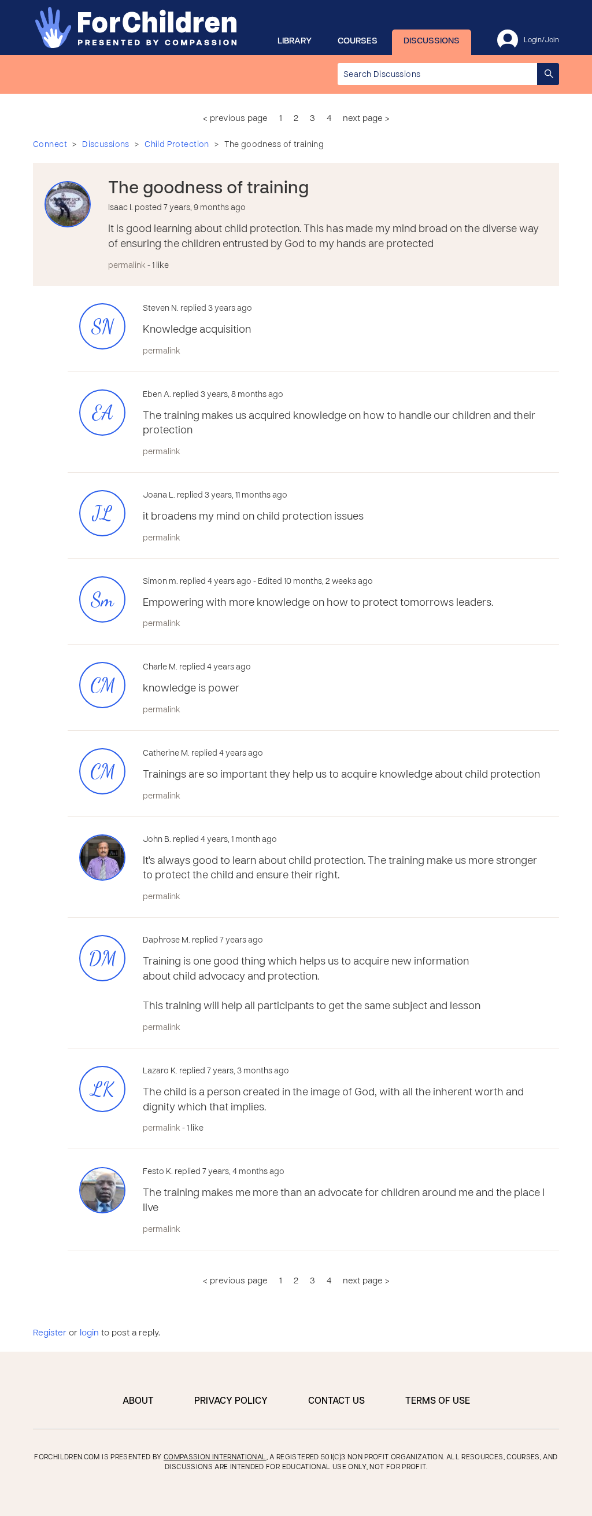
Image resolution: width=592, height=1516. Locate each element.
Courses (358, 41)
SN (102, 326)
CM (102, 685)
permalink (127, 266)
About (138, 1401)
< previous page (235, 119)
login (89, 1333)
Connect (50, 145)
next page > (366, 119)
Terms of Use (437, 1401)
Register (49, 1333)
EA (102, 413)
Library (295, 41)
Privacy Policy (231, 1401)
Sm (102, 600)
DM (102, 958)
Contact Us (336, 1401)
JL (102, 513)
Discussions (432, 41)
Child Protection (177, 145)
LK (102, 1089)
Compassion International (215, 1457)
